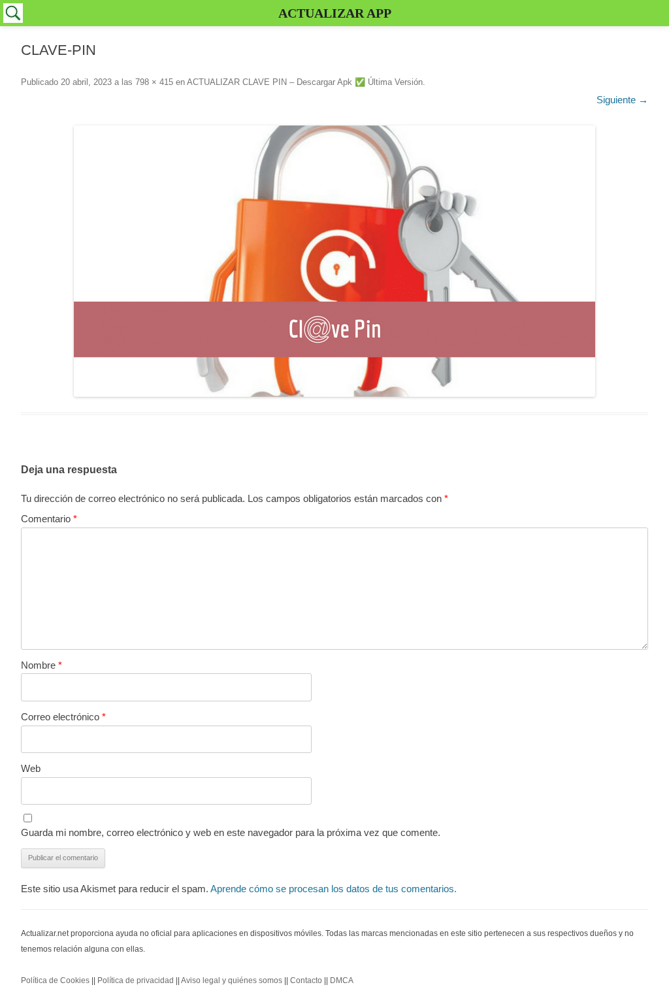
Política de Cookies (55, 980)
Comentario (49, 518)
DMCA (341, 980)
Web (31, 768)
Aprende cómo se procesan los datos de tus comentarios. (333, 888)
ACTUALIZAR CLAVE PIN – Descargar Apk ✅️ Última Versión (305, 82)
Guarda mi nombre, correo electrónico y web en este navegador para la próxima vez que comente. (230, 832)
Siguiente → (622, 99)
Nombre (41, 665)
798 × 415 (154, 82)
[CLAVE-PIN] (334, 261)
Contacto (306, 980)
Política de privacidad (135, 980)
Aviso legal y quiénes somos (231, 980)
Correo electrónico (63, 716)
